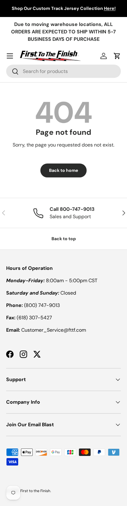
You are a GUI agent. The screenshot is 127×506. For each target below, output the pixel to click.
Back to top (63, 238)
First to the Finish (35, 490)
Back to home (63, 170)
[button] (117, 56)
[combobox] (63, 71)
